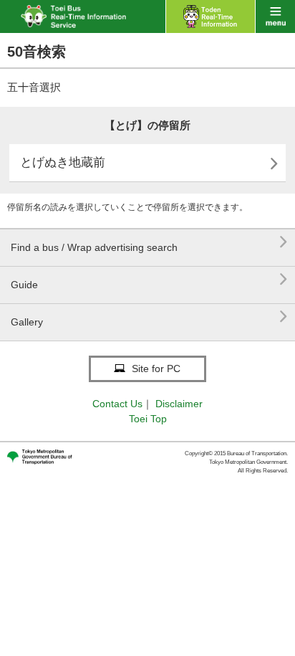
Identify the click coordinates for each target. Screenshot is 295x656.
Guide (149, 279)
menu (275, 16)
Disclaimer (179, 403)
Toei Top (148, 418)
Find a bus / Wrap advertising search (149, 242)
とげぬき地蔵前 (149, 163)
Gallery (149, 316)
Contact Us (117, 403)
